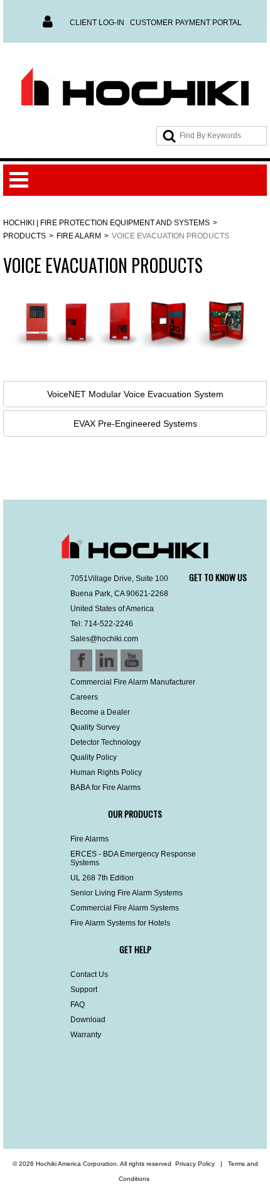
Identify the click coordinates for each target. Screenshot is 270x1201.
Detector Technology (105, 742)
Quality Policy (93, 757)
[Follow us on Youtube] (83, 1115)
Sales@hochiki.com (104, 638)
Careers (84, 697)
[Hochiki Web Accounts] (135, 87)
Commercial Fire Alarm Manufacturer (132, 682)
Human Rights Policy (106, 772)
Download (87, 1019)
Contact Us (89, 974)
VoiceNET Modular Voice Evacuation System (135, 394)
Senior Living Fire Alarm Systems (126, 893)
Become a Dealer (100, 712)
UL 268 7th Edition (102, 877)
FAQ (77, 1004)
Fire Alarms (89, 839)
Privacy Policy (195, 1163)
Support (83, 989)
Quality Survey (95, 727)
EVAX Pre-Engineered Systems (135, 424)
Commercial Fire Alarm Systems (124, 908)
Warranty (85, 1034)
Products (24, 236)
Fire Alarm (79, 236)
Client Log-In (97, 22)
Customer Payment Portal (186, 22)
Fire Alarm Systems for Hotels (120, 923)
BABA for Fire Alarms (105, 787)
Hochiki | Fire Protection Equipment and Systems (106, 222)
